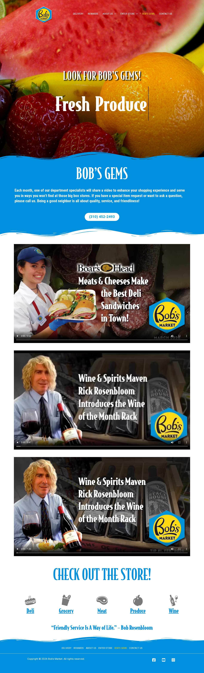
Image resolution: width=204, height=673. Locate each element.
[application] (114, 13)
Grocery (66, 610)
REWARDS (93, 13)
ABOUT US (108, 13)
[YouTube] (163, 660)
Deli (30, 610)
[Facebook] (154, 660)
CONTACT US (165, 13)
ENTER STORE (127, 13)
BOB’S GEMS (148, 13)
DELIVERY (78, 13)
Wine (174, 610)
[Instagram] (173, 660)
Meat (102, 610)
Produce (138, 610)
